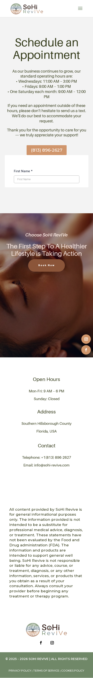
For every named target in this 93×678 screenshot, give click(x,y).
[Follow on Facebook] (86, 350)
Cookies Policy (72, 670)
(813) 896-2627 (46, 150)
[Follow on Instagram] (86, 339)
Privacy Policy (20, 670)
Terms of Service (46, 670)
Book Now (46, 265)
